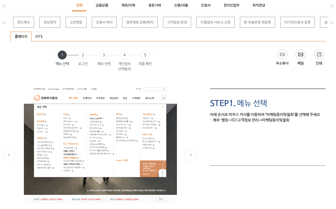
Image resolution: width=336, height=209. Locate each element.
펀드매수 (23, 22)
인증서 (206, 5)
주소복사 (282, 63)
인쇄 (319, 63)
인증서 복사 (104, 22)
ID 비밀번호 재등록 (257, 22)
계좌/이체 (128, 5)
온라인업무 (231, 5)
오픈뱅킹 (76, 22)
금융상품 (102, 5)
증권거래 (154, 5)
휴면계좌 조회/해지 (140, 22)
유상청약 (50, 22)
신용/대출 (181, 5)
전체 (79, 5)
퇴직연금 (259, 5)
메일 (300, 63)
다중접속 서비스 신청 (215, 22)
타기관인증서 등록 (298, 22)
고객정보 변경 (177, 22)
